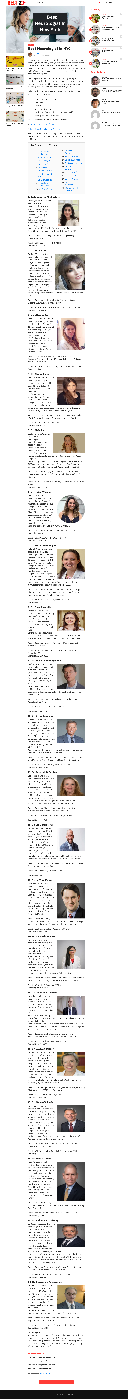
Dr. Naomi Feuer (44, 164)
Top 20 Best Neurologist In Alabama (45, 129)
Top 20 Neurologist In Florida (42, 124)
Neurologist (44, 1373)
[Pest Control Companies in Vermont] (15, 85)
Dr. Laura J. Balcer (72, 172)
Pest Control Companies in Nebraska (15, 106)
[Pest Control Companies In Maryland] (15, 66)
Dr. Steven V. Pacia (72, 176)
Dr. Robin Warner (45, 171)
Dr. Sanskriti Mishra (73, 163)
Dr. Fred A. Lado (71, 179)
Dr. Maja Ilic (43, 167)
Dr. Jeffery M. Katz (72, 160)
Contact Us (41, 3)
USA (50, 1373)
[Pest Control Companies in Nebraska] (15, 103)
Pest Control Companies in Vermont (15, 88)
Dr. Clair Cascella (45, 180)
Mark (37, 53)
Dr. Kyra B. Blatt (44, 157)
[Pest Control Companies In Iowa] (15, 121)
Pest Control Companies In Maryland (15, 69)
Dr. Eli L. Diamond (72, 156)
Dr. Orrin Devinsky (46, 189)
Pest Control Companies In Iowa (15, 124)
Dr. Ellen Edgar (44, 161)
